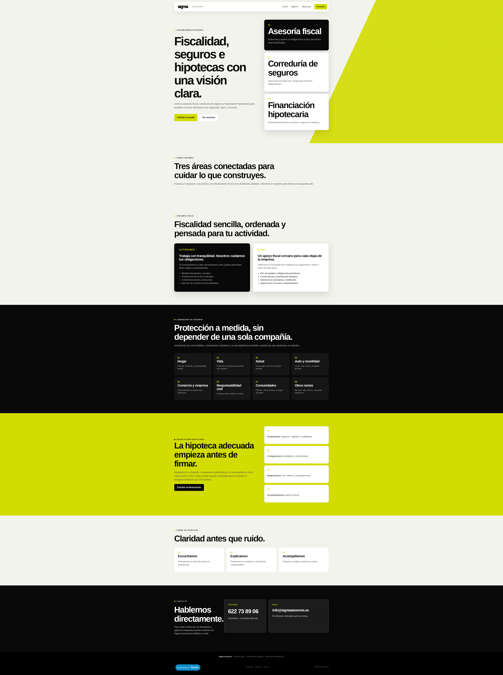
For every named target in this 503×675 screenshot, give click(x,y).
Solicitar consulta (185, 117)
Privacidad (258, 667)
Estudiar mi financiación (189, 487)
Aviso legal (249, 667)
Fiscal (285, 7)
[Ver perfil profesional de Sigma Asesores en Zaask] (187, 667)
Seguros (295, 7)
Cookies (266, 667)
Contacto (321, 7)
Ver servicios (208, 117)
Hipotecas (306, 7)
